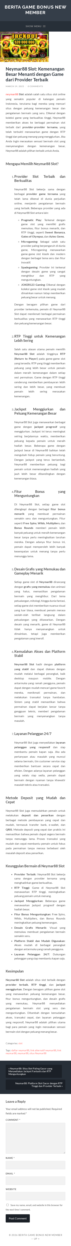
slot (20, 1043)
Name (10, 1158)
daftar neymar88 (20, 1050)
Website (11, 1189)
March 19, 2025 (15, 86)
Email (10, 1173)
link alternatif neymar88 (43, 1050)
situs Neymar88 (37, 1053)
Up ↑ (37, 1238)
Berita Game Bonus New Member (35, 9)
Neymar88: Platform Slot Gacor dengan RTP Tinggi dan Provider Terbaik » (39, 1084)
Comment (13, 1119)
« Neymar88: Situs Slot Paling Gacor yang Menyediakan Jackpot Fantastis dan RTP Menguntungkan (30, 1071)
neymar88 (12, 94)
